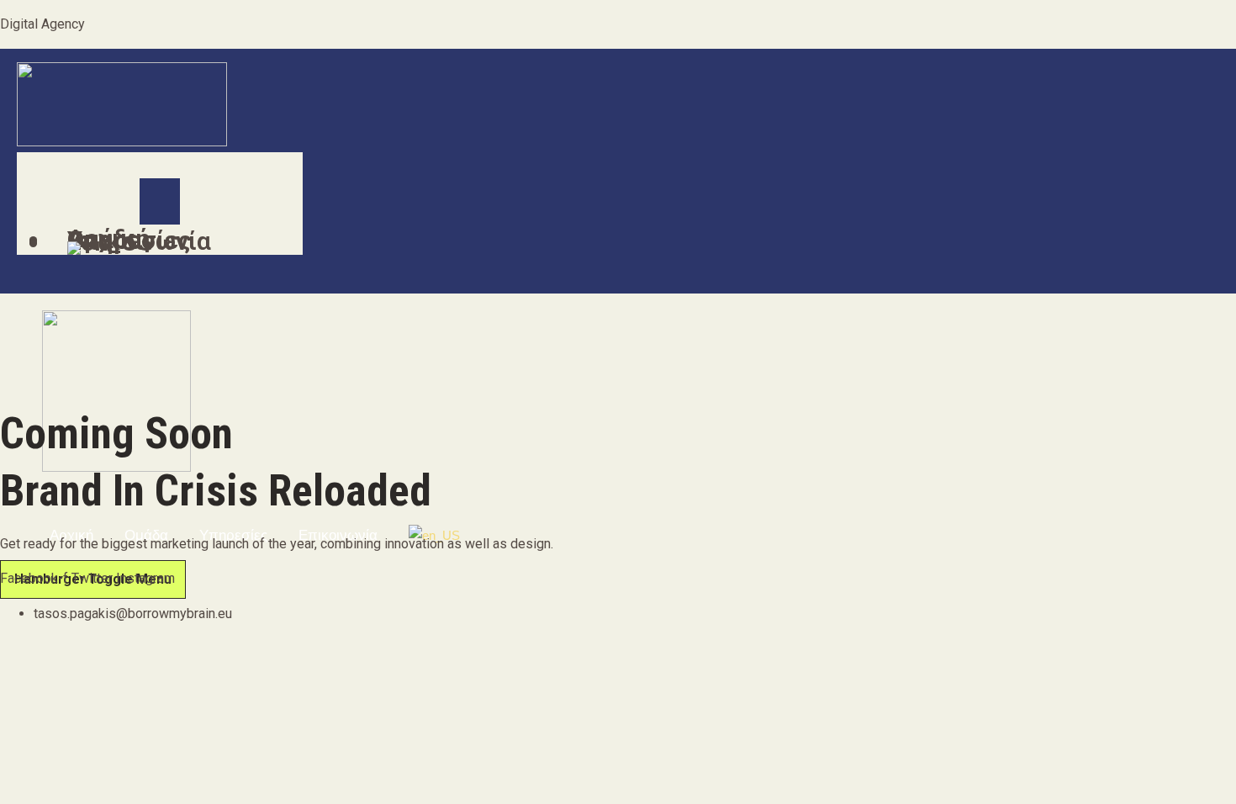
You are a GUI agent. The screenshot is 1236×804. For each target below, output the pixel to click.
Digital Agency (42, 24)
